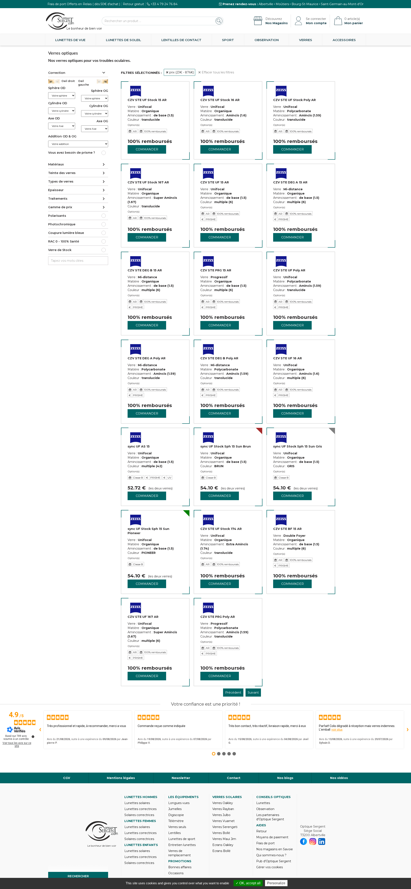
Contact (233, 778)
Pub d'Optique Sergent (273, 861)
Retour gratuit (133, 4)
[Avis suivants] (408, 730)
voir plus (336, 729)
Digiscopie (176, 815)
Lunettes (263, 803)
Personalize (276, 883)
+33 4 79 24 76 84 (164, 4)
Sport (228, 40)
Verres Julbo (221, 815)
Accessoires (344, 40)
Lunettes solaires (137, 803)
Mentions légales (121, 778)
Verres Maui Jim (224, 839)
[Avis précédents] (40, 730)
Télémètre (176, 821)
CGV (66, 778)
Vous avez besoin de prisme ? (71, 153)
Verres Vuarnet (223, 821)
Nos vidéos (339, 778)
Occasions (175, 873)
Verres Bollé (221, 833)
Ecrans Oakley (222, 845)
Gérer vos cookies (269, 867)
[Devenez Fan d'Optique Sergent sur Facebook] (303, 841)
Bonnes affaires (179, 867)
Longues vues (178, 803)
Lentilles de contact (181, 40)
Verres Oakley (222, 803)
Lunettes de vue (70, 40)
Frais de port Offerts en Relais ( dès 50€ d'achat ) (84, 4)
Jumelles (175, 809)
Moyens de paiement (272, 837)
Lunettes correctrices (140, 809)
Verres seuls (177, 827)
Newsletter (181, 778)
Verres (305, 40)
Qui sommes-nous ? (271, 855)
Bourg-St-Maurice (305, 4)
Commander (147, 149)
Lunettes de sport (181, 839)
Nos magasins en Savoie (274, 849)
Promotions (179, 861)
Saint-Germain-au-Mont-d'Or (342, 4)
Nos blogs (285, 778)
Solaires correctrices (139, 815)
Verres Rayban (223, 809)
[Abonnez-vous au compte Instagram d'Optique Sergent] (312, 841)
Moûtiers (282, 4)
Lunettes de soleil (123, 40)
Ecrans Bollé (221, 851)
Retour (261, 831)
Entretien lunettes (182, 845)
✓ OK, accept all (248, 883)
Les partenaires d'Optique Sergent (270, 817)
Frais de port (265, 843)
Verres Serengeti (224, 827)
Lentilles (174, 833)
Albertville (266, 4)
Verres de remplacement (179, 853)
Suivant (253, 692)
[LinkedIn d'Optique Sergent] (321, 841)
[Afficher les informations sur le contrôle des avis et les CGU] (33, 736)
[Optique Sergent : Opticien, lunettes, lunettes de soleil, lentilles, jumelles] (60, 21)
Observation (267, 40)
